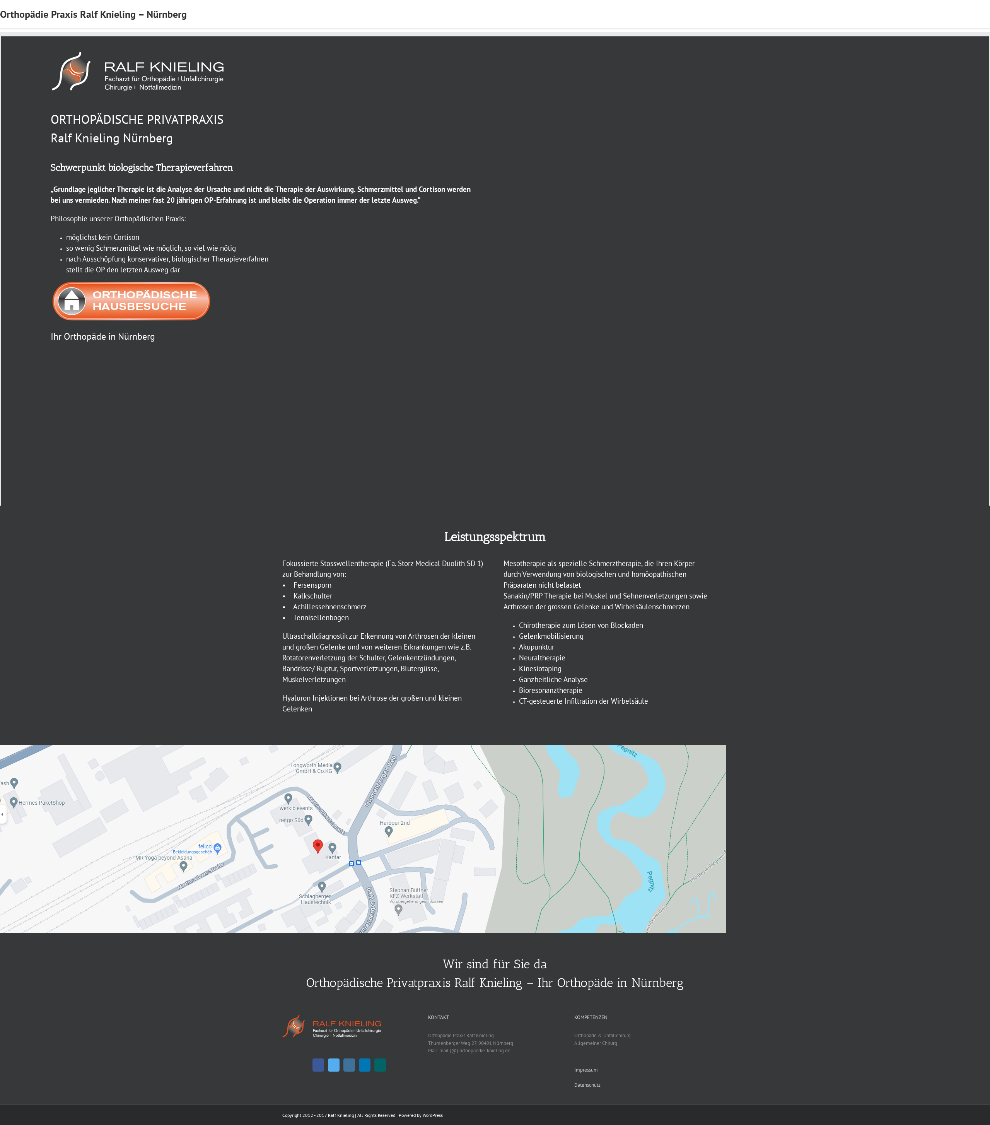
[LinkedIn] (364, 1065)
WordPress (433, 1115)
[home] (331, 1017)
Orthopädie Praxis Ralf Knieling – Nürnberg (93, 14)
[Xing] (380, 1065)
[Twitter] (334, 1065)
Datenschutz (587, 1085)
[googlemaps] (363, 748)
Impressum (586, 1070)
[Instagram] (349, 1065)
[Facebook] (318, 1065)
